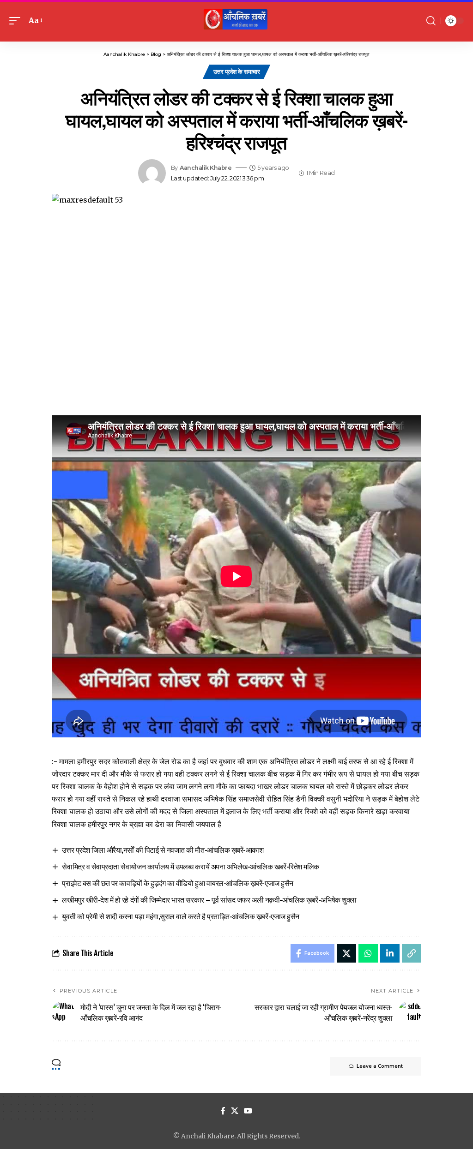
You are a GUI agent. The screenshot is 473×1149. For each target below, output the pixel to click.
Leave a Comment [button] (380, 1066)
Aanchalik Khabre (205, 167)
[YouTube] (248, 1111)
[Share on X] (346, 953)
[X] (235, 1111)
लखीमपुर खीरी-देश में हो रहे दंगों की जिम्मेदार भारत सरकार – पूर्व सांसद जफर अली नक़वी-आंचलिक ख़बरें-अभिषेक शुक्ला (209, 899)
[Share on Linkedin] (390, 953)
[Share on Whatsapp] (368, 953)
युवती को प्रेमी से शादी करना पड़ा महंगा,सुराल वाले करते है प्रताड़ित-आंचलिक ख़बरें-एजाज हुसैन (180, 916)
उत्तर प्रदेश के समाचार (236, 71)
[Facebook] (223, 1111)
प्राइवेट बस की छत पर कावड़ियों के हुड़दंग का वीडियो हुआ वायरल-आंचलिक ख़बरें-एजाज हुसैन (177, 882)
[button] (17, 20)
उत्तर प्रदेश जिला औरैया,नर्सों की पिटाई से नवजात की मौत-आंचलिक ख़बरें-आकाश (162, 849)
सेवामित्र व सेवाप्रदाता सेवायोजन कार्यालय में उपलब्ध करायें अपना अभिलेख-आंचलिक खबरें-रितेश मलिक (190, 866)
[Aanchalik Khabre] (236, 21)
